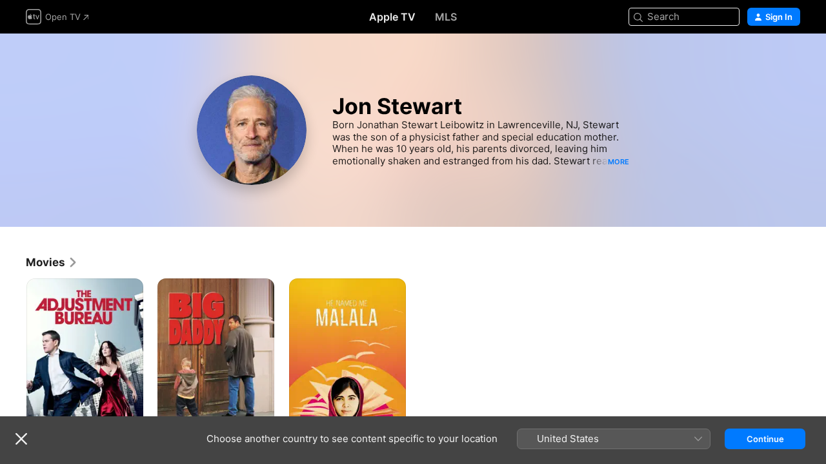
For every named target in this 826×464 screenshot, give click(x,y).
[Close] (21, 439)
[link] (52, 262)
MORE (618, 161)
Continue (765, 439)
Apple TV (392, 16)
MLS (446, 16)
